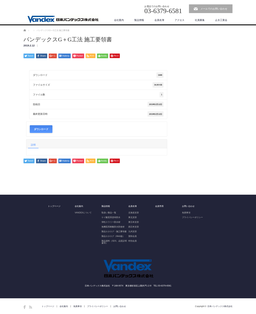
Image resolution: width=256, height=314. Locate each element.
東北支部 (132, 217)
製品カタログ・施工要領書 (114, 231)
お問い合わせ (188, 206)
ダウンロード (41, 129)
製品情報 (139, 20)
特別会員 (132, 241)
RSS (30, 307)
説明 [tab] (33, 144)
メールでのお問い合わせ (213, 8)
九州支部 (132, 231)
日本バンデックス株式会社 (219, 306)
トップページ (54, 206)
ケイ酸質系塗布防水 (111, 217)
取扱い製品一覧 (109, 213)
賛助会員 (132, 236)
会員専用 (159, 206)
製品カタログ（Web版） (113, 236)
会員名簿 (159, 20)
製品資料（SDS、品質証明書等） (114, 242)
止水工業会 (221, 20)
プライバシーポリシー (192, 217)
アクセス (179, 20)
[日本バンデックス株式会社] (63, 19)
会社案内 (119, 20)
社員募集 (200, 20)
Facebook (25, 307)
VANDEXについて (83, 213)
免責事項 (186, 213)
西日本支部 (133, 227)
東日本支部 (133, 222)
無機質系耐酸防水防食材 (113, 227)
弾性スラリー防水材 (111, 222)
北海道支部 (133, 213)
